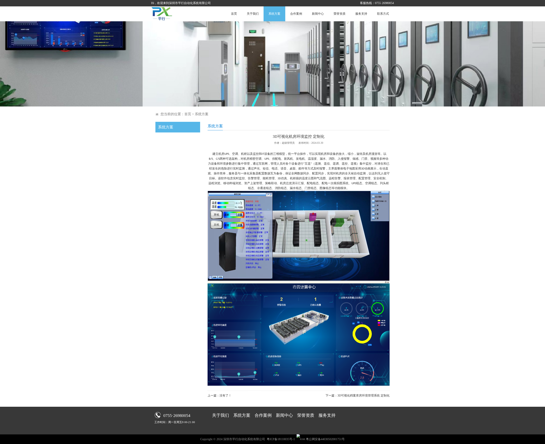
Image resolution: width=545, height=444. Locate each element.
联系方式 (383, 13)
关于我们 (253, 13)
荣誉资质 (340, 13)
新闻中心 (318, 13)
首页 (234, 13)
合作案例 (296, 13)
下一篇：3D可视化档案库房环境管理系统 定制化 (358, 395)
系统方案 (274, 13)
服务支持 (361, 13)
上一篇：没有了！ (219, 395)
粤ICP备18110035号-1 (281, 439)
